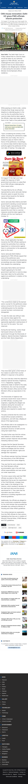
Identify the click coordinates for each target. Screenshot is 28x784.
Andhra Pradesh (6, 749)
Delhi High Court (12, 527)
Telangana (10, 7)
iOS (2, 545)
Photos (4, 702)
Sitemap (20, 776)
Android (21, 544)
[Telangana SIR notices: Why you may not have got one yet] (24, 619)
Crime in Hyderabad (7, 719)
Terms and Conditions (11, 776)
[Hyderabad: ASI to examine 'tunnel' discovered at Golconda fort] (24, 606)
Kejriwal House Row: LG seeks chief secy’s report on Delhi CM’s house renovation (14, 127)
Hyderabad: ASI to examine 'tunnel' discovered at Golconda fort (10, 606)
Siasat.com (11, 11)
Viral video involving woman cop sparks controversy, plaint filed (9, 579)
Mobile (4, 710)
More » (23, 565)
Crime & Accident (6, 721)
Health (3, 738)
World (3, 689)
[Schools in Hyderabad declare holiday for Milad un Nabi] (24, 626)
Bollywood (5, 727)
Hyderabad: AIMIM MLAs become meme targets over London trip (10, 592)
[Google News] (8, 532)
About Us (5, 772)
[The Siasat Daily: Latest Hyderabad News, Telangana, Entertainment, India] (14, 3)
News (16, 11)
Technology (5, 712)
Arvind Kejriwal (11, 525)
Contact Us (22, 772)
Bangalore (4, 753)
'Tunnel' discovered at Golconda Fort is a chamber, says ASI (11, 585)
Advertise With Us (7, 774)
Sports (4, 732)
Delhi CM (4, 527)
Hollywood (5, 729)
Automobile (5, 764)
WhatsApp (16, 541)
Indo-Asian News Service (8, 28)
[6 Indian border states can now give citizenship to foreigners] (24, 633)
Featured (4, 680)
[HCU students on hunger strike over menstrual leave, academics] (24, 599)
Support (15, 774)
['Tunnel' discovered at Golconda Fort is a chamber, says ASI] (24, 585)
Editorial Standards (13, 772)
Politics (4, 686)
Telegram (22, 541)
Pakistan (4, 691)
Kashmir (4, 693)
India (15, 7)
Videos (4, 704)
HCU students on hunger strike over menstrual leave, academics (10, 599)
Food (3, 740)
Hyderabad (3, 7)
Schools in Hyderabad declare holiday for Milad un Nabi (11, 626)
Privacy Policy (21, 774)
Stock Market (5, 762)
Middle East (20, 7)
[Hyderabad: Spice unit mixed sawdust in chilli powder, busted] (24, 612)
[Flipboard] (19, 532)
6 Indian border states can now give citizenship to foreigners (10, 633)
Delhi (19, 11)
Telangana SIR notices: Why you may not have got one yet (10, 619)
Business (4, 760)
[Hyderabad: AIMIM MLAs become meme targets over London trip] (24, 592)
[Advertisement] (14, 90)
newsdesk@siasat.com (14, 647)
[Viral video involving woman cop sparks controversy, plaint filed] (24, 579)
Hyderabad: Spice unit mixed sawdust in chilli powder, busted (11, 612)
